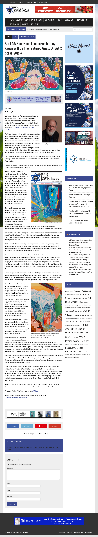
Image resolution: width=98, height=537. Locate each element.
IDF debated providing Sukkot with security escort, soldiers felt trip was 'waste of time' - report (80, 264)
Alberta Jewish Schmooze (33, 20)
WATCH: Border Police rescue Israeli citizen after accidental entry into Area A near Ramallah (80, 272)
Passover (69, 347)
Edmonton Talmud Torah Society (76, 321)
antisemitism (75, 295)
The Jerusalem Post (74, 234)
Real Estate (34, 24)
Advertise (21, 2)
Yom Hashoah (68, 357)
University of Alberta (80, 354)
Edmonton (82, 315)
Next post (42, 434)
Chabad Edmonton (69, 311)
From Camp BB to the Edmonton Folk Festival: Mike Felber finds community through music (80, 213)
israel (85, 324)
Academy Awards (69, 291)
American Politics (81, 291)
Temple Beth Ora (70, 355)
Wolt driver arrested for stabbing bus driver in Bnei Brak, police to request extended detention (80, 250)
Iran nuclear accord (76, 325)
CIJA (81, 311)
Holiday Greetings (31, 2)
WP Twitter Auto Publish (42, 536)
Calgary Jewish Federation (81, 305)
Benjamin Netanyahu (77, 298)
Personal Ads (14, 24)
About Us (19, 20)
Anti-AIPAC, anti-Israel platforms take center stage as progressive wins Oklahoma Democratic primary (80, 257)
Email (8, 490)
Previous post (30, 434)
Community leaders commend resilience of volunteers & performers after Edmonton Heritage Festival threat (81, 204)
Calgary (73, 305)
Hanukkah (87, 321)
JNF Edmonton (75, 337)
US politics (89, 354)
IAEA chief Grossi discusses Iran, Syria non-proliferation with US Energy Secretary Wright (80, 242)
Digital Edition (50, 20)
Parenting (86, 344)
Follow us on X (43, 2)
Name (9, 483)
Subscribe (13, 2)
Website (9, 497)
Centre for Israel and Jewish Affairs (80, 307)
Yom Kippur (75, 357)
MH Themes (25, 532)
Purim (76, 348)
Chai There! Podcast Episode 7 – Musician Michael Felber (78, 221)
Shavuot (77, 352)
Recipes (60, 20)
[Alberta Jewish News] (19, 10)
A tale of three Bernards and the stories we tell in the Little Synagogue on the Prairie (81, 187)
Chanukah (76, 311)
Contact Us (69, 20)
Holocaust (68, 325)
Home (11, 20)
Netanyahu (80, 344)
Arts (15, 37)
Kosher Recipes (81, 341)
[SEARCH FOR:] (82, 29)
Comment (10, 468)
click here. (35, 391)
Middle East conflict (71, 344)
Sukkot (80, 352)
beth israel (84, 298)
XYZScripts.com (57, 536)
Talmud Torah (86, 352)
